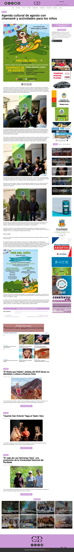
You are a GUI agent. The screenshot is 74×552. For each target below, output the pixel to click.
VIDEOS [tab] (60, 144)
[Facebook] (5, 3)
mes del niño (18, 312)
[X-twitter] (9, 3)
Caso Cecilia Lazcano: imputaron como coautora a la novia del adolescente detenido (61, 171)
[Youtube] (15, 3)
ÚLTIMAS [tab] (55, 144)
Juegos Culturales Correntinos (39, 311)
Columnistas (49, 7)
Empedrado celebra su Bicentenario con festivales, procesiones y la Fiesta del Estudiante (26, 525)
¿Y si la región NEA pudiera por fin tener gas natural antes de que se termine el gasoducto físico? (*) (64, 525)
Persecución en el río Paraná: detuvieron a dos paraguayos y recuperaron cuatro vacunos (59, 191)
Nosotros (55, 7)
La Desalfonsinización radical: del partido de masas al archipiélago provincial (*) (46, 525)
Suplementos (35, 7)
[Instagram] (12, 3)
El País (23, 7)
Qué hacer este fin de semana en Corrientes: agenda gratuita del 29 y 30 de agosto (10, 511)
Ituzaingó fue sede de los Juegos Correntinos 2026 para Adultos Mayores (61, 162)
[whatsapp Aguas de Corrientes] (61, 216)
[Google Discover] (18, 3)
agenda (17, 311)
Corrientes (18, 7)
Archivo (60, 7)
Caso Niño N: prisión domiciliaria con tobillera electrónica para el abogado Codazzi (61, 181)
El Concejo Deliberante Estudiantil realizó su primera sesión (46, 512)
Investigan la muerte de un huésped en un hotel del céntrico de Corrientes (27, 511)
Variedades (42, 7)
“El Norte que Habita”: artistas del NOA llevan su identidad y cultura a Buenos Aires (61, 152)
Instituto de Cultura (24, 311)
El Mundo (29, 7)
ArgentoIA (47, 549)
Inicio (13, 7)
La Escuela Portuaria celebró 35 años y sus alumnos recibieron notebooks (9, 525)
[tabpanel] (62, 170)
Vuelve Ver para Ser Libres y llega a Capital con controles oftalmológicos (64, 511)
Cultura (4, 11)
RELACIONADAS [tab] (66, 144)
